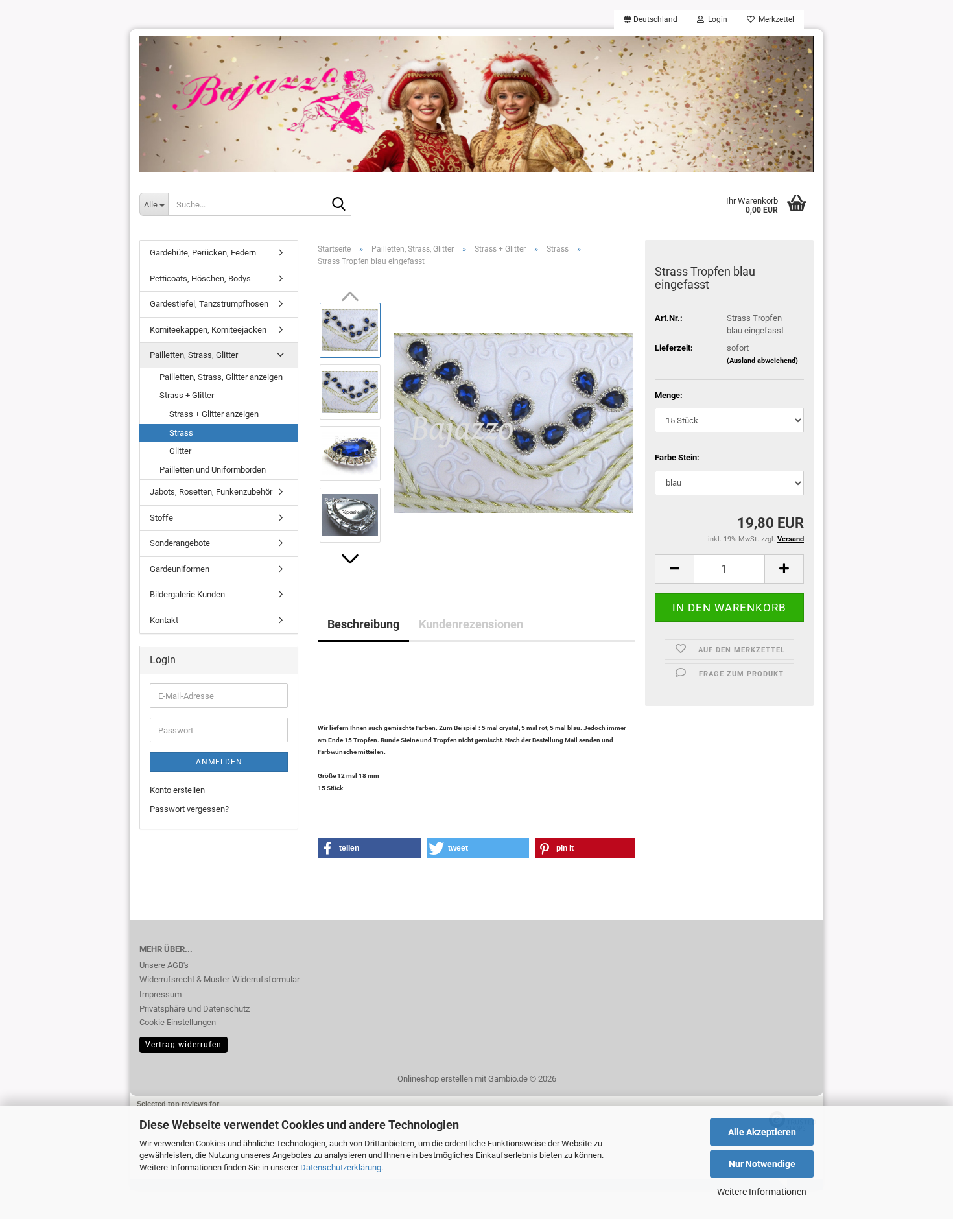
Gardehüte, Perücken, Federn (203, 252)
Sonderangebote (180, 543)
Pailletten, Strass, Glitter (194, 355)
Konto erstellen (177, 790)
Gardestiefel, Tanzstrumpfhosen (209, 304)
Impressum (160, 994)
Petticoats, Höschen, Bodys (200, 278)
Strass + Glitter (186, 395)
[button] (650, 19)
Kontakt (164, 620)
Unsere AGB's (164, 965)
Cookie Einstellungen (177, 1022)
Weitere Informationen (761, 1192)
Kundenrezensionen (471, 624)
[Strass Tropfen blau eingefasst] (513, 422)
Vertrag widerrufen (183, 1044)
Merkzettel (774, 19)
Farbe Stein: (677, 457)
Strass (181, 433)
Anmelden (219, 761)
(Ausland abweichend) (762, 361)
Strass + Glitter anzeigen (214, 414)
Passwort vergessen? (189, 809)
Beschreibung (363, 624)
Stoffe (161, 518)
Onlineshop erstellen (435, 1078)
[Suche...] (339, 205)
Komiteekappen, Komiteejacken (208, 330)
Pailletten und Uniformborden (212, 470)
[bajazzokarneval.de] (476, 103)
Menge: (669, 395)
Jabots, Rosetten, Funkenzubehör (211, 492)
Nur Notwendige (762, 1164)
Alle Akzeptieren (762, 1132)
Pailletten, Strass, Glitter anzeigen (221, 377)
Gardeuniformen (179, 569)
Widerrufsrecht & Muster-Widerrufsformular (219, 979)
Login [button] (715, 19)
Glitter (180, 451)
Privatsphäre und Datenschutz (194, 1008)
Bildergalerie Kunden (187, 594)
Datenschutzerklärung (340, 1167)
